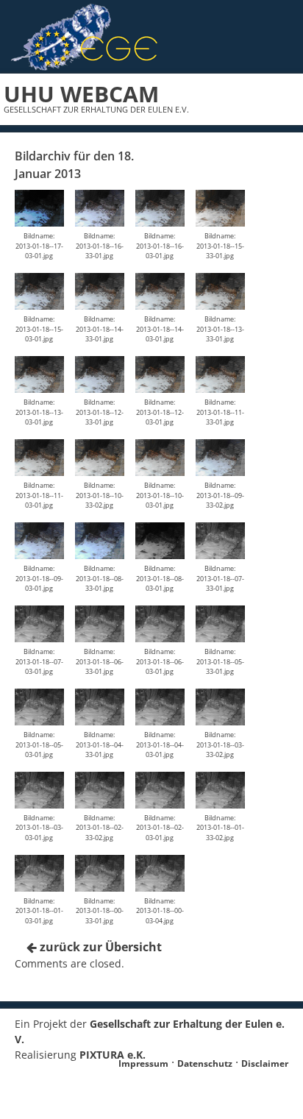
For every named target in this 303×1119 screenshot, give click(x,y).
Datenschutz (204, 1063)
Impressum (143, 1063)
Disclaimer (264, 1063)
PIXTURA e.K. (112, 1055)
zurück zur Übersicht (99, 947)
